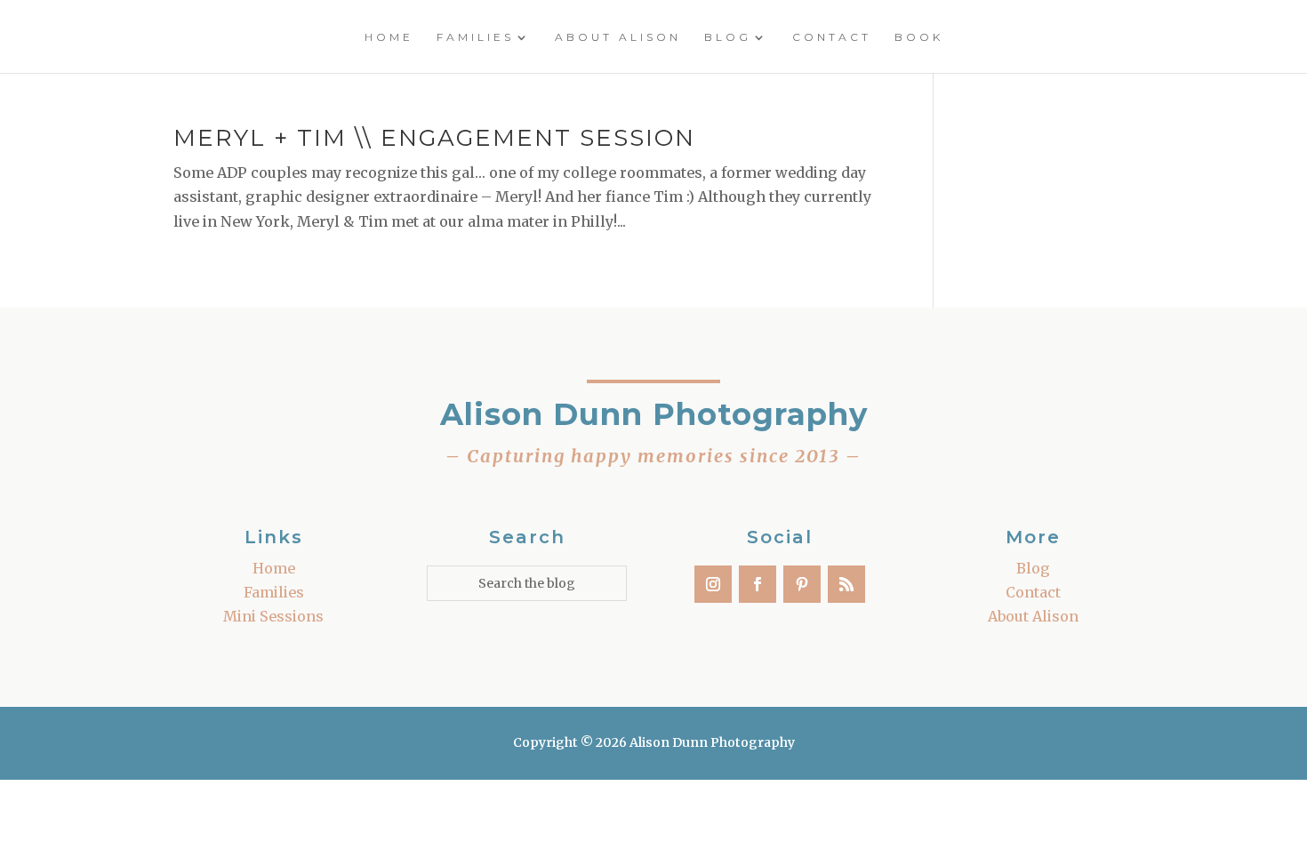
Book (918, 37)
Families (475, 37)
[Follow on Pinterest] (802, 584)
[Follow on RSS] (846, 584)
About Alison (618, 37)
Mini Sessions (273, 616)
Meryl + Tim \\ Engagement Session (434, 138)
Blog (727, 37)
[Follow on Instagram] (713, 584)
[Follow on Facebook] (757, 584)
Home (389, 37)
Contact (831, 37)
